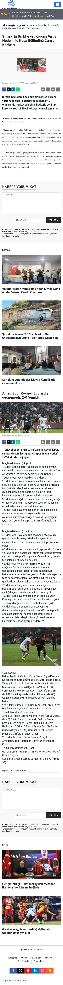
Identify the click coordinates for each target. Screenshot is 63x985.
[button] (48, 89)
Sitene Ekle (39, 961)
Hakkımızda (35, 958)
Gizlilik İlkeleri (24, 961)
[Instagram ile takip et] (42, 970)
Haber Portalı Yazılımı (17, 980)
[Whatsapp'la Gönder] (18, 89)
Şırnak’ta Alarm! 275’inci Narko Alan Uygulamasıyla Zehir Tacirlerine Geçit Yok (33, 14)
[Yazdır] (43, 89)
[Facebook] (4, 89)
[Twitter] (9, 89)
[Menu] (57, 4)
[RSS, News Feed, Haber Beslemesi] (49, 970)
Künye (24, 958)
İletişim (48, 958)
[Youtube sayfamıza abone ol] (28, 970)
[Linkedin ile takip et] (35, 970)
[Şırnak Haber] (10, 4)
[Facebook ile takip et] (13, 970)
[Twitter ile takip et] (20, 970)
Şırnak (22, 25)
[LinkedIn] (13, 89)
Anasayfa (10, 25)
